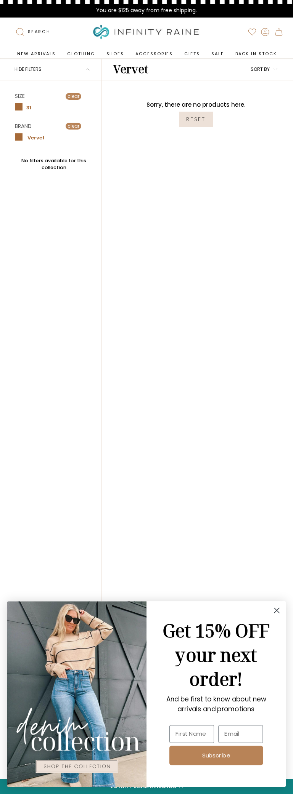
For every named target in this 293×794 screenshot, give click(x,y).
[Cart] (279, 32)
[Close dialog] (276, 610)
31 (28, 107)
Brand (23, 126)
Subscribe (216, 755)
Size (20, 96)
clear (73, 96)
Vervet (35, 137)
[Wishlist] (252, 32)
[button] (80, 54)
